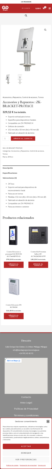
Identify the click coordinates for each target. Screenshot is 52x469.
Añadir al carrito (23, 138)
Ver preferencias (26, 459)
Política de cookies (12, 465)
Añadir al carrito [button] (14, 264)
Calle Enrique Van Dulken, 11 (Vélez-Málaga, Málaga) (26, 347)
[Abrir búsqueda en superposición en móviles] (26, 15)
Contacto (26, 396)
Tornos (41, 97)
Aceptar (26, 446)
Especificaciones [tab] (10, 173)
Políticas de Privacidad (26, 408)
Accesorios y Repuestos (12, 97)
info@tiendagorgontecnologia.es (26, 350)
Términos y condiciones (26, 415)
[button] (48, 421)
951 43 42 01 (27, 353)
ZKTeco (10, 157)
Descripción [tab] (8, 168)
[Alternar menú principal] (49, 8)
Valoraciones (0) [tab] (10, 178)
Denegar (26, 453)
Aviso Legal (26, 402)
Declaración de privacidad (28, 465)
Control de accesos (29, 97)
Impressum (42, 465)
